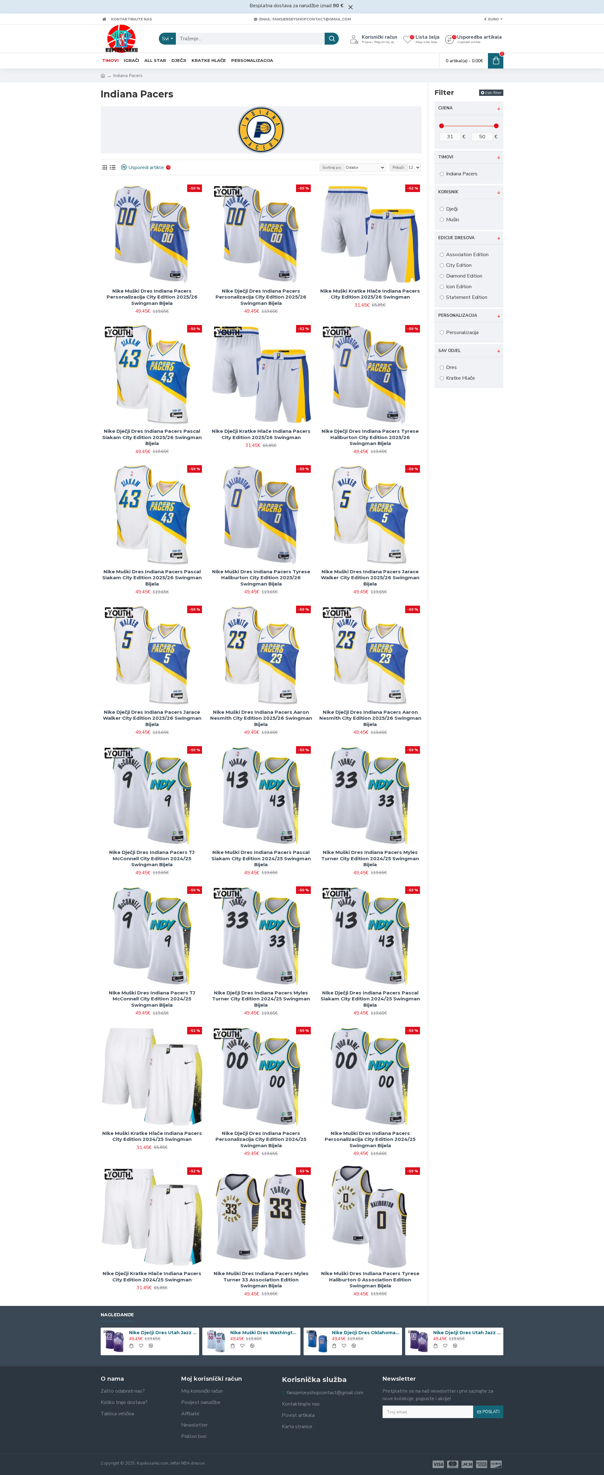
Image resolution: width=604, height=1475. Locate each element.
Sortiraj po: (332, 167)
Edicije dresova (456, 238)
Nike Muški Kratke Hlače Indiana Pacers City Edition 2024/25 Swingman (152, 1136)
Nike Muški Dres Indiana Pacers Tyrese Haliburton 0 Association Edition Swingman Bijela (370, 1279)
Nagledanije (117, 1315)
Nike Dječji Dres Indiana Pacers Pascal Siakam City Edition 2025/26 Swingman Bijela (152, 437)
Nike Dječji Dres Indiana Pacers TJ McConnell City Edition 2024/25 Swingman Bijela (152, 858)
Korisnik (448, 192)
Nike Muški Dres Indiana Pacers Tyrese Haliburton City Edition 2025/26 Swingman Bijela (261, 578)
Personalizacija (457, 315)
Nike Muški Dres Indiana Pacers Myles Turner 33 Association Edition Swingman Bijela (261, 1279)
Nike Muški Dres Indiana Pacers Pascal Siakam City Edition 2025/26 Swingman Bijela (152, 578)
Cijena (445, 108)
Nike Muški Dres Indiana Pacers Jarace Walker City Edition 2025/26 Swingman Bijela (370, 578)
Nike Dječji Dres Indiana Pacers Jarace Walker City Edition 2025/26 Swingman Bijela (152, 718)
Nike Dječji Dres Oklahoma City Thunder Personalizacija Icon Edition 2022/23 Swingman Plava (366, 1332)
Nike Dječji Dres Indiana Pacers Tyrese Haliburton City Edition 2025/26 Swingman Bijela (370, 437)
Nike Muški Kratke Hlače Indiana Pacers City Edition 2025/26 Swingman (370, 294)
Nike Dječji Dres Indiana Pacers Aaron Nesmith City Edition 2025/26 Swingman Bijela (370, 718)
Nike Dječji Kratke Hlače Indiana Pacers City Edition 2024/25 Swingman (152, 1276)
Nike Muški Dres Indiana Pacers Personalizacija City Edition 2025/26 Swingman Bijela (152, 297)
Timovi (445, 157)
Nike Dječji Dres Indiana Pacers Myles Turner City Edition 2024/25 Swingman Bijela (261, 999)
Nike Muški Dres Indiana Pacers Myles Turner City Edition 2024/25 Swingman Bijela (370, 858)
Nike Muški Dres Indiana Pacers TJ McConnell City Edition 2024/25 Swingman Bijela (152, 999)
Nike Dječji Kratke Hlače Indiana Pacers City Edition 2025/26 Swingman (261, 434)
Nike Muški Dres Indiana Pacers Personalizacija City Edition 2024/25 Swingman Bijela (370, 1139)
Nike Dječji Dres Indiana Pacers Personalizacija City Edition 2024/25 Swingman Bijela (260, 1139)
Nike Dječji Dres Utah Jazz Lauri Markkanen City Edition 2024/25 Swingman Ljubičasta (163, 1332)
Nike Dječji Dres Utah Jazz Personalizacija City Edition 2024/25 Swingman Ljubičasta (467, 1332)
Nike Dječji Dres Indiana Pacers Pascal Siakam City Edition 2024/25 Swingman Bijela (370, 999)
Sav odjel (449, 351)
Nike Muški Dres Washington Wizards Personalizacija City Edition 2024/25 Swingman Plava (264, 1332)
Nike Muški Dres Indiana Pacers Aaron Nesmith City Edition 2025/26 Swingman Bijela (261, 718)
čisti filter (493, 92)
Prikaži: (399, 167)
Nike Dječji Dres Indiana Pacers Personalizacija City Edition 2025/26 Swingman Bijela (260, 297)
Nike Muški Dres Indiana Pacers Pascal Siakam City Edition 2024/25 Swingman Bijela (261, 858)
